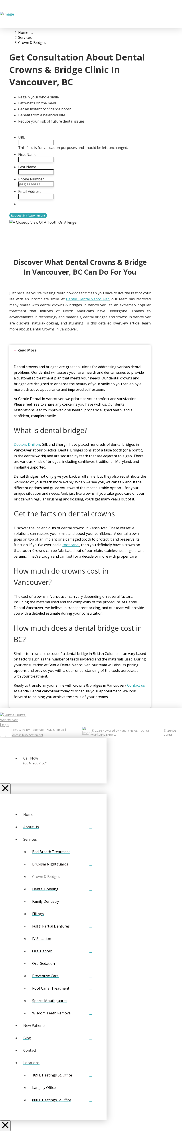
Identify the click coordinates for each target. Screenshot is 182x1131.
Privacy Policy (21, 730)
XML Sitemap (55, 730)
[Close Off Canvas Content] (5, 788)
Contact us (136, 685)
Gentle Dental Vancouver (87, 299)
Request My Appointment (28, 215)
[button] (163, 14)
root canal (70, 544)
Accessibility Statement (27, 735)
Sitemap (38, 730)
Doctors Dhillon (27, 444)
